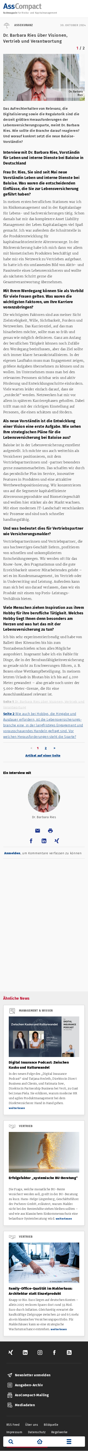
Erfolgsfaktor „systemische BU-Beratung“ (43, 1178)
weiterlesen (17, 1108)
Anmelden (12, 853)
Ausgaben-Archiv (29, 1385)
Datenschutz (37, 1432)
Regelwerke (59, 1432)
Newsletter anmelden (33, 1375)
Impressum (14, 1432)
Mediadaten (25, 1405)
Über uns (31, 1425)
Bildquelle (51, 1425)
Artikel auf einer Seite (42, 755)
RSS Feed (13, 1425)
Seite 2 (43, 725)
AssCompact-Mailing (32, 1395)
